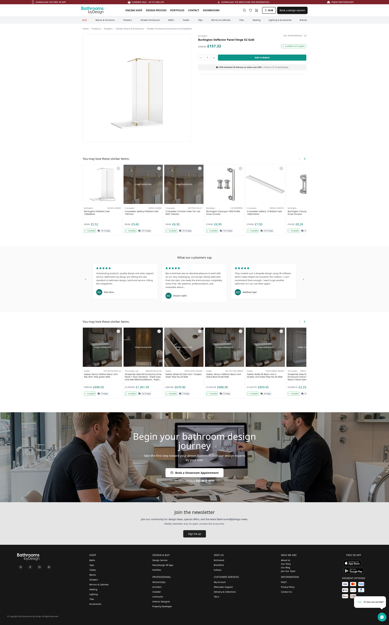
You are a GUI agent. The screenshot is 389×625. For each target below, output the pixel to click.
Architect (157, 586)
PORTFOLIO (177, 10)
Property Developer (162, 606)
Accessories (95, 604)
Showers (108, 28)
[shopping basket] (257, 10)
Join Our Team (288, 571)
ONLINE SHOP (133, 10)
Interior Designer (161, 601)
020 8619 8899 (205, 480)
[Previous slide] (86, 279)
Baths (92, 560)
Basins (92, 574)
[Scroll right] (304, 159)
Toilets (92, 569)
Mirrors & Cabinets (99, 584)
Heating (93, 589)
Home (86, 28)
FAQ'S (284, 582)
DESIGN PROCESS (156, 10)
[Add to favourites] (305, 36)
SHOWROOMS (211, 10)
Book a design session (292, 10)
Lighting (93, 594)
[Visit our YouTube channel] (39, 567)
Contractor (157, 596)
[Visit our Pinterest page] (48, 567)
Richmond (219, 560)
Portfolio (156, 569)
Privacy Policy (287, 586)
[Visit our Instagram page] (20, 567)
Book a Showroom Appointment (197, 473)
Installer (156, 591)
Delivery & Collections (225, 591)
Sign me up (194, 533)
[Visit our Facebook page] (30, 567)
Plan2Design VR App (162, 565)
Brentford (219, 565)
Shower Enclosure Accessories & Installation (169, 28)
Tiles (91, 599)
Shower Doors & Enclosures (130, 28)
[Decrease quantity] (201, 57)
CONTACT (193, 10)
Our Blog (285, 567)
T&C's (216, 596)
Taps (91, 565)
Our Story (286, 563)
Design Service (159, 560)
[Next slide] (303, 279)
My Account (220, 582)
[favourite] (251, 10)
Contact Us (286, 591)
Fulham (217, 569)
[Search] (244, 10)
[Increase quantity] (214, 57)
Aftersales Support (223, 586)
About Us (285, 560)
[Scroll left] (299, 159)
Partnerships (158, 582)
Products (96, 28)
